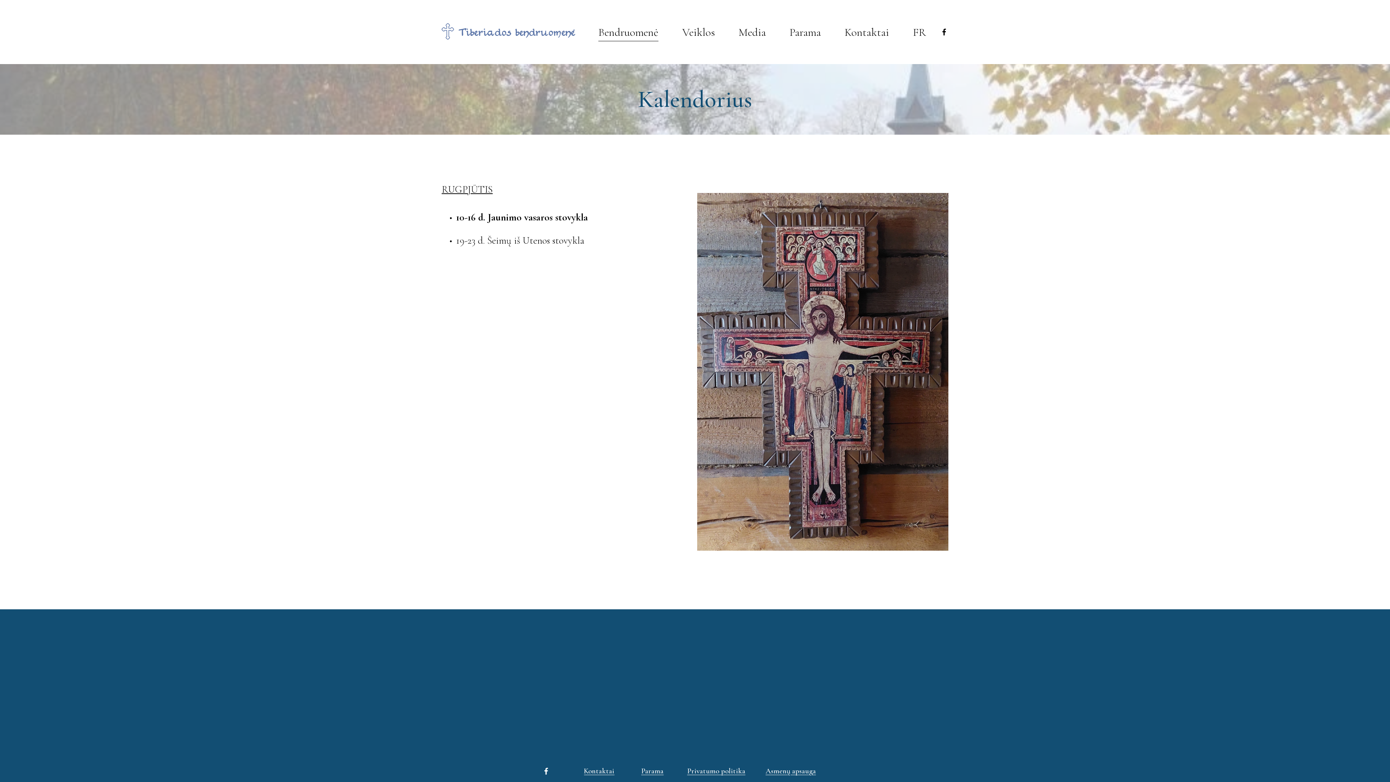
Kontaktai (866, 32)
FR (919, 32)
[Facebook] (944, 32)
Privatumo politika (716, 770)
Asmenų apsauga (791, 770)
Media (752, 32)
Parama (652, 770)
